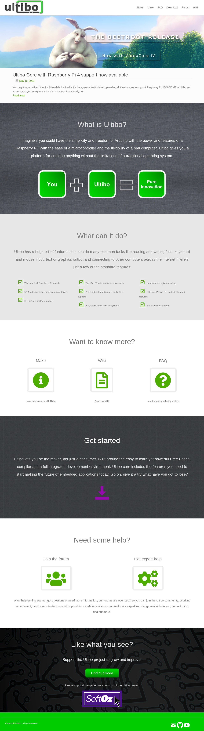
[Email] (173, 723)
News (140, 7)
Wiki (195, 7)
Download (172, 7)
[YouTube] (187, 723)
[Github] (180, 723)
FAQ (160, 7)
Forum (185, 7)
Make (150, 7)
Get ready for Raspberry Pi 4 (43, 74)
